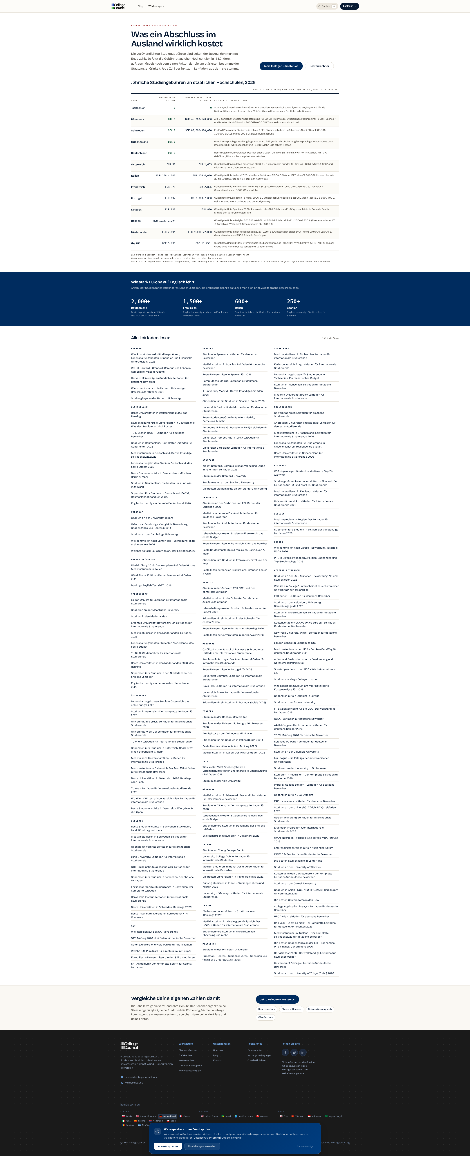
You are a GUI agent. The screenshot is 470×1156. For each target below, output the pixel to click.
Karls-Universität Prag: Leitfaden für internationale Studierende (305, 366)
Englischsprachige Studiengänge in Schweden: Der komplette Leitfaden (162, 888)
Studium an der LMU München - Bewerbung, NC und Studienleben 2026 (306, 578)
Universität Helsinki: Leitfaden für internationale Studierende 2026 (303, 503)
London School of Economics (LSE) (295, 642)
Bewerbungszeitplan (190, 1070)
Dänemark (137, 119)
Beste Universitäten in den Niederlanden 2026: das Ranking (162, 665)
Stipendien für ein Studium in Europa (296, 695)
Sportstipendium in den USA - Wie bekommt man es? (304, 671)
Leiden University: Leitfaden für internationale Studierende (159, 601)
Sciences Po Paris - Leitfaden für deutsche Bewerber (300, 743)
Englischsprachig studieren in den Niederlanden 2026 (160, 685)
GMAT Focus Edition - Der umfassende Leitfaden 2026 (161, 577)
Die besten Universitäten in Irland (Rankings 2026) (233, 876)
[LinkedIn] (303, 1052)
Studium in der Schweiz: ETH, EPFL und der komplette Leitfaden (229, 590)
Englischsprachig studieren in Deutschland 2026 (161, 503)
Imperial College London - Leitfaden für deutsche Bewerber (304, 786)
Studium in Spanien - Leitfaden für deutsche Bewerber (229, 356)
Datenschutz (254, 1050)
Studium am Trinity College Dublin (223, 850)
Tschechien (138, 108)
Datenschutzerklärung (207, 1137)
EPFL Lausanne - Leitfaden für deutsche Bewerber (304, 801)
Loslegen (348, 6)
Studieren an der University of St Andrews (300, 768)
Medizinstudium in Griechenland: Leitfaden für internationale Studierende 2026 (302, 434)
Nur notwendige (305, 1146)
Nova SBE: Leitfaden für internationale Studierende (234, 686)
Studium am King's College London (295, 679)
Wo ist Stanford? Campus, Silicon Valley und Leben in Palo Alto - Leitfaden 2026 (234, 467)
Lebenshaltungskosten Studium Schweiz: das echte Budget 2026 (234, 610)
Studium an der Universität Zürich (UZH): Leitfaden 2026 (305, 809)
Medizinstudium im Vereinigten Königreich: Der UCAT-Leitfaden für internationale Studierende (231, 923)
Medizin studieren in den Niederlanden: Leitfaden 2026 (161, 634)
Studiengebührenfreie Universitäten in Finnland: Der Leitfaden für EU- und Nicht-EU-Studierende (306, 483)
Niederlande (139, 232)
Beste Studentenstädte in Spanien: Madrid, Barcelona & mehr (229, 419)
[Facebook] (285, 1052)
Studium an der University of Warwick (297, 867)
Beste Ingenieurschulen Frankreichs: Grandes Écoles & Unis (235, 571)
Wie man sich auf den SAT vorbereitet (154, 931)
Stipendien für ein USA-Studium (293, 794)
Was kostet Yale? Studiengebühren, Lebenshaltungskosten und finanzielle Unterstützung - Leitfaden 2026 (235, 771)
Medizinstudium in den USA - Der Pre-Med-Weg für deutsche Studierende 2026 (305, 651)
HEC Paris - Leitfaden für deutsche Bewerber (301, 916)
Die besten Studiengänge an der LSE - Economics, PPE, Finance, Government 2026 (304, 944)
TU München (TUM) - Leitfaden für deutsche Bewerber (157, 434)
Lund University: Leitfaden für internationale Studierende (158, 858)
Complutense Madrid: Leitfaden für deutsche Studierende (230, 382)
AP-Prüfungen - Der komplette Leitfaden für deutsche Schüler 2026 (300, 727)
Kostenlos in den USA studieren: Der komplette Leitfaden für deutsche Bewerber (303, 875)
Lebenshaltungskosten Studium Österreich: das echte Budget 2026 (160, 703)
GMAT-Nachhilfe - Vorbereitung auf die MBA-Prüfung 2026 (306, 839)
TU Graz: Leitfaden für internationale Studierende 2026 (161, 790)
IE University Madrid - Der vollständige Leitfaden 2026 (233, 392)
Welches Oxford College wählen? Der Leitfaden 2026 (163, 550)
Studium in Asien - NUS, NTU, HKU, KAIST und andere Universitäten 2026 (306, 891)
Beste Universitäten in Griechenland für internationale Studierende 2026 (298, 455)
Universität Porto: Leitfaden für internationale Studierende (230, 694)
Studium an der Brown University (294, 702)
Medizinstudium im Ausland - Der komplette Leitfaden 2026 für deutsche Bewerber (301, 935)
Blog (140, 6)
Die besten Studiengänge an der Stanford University (235, 488)
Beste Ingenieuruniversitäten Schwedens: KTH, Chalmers (159, 915)
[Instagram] (294, 1052)
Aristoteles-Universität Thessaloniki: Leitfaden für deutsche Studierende (304, 424)
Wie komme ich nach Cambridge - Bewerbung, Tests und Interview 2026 (163, 542)
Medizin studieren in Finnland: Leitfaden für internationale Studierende (300, 493)
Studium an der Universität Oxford (152, 517)
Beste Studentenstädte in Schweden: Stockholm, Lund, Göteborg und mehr (161, 828)
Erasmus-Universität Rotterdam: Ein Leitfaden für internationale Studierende (161, 624)
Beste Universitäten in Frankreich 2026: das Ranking (235, 543)
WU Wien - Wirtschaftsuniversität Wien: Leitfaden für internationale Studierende (163, 800)
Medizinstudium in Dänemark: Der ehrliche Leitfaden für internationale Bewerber (235, 797)
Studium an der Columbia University (296, 751)
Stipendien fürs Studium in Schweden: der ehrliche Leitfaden (162, 879)
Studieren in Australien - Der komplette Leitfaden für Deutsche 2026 (306, 776)
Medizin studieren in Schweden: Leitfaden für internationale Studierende (159, 838)
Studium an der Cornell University (295, 883)
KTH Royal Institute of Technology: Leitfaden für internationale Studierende (160, 868)
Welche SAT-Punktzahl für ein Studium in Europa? (161, 951)
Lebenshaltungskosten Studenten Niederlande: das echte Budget (162, 645)
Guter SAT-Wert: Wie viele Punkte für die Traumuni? (162, 944)
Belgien (136, 220)
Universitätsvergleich (320, 1009)
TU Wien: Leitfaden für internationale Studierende (161, 741)
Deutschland (139, 153)
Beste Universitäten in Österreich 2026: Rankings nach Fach (161, 780)
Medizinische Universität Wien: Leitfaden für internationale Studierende (158, 760)
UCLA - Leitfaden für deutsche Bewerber (298, 718)
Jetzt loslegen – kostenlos (281, 66)
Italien (135, 175)
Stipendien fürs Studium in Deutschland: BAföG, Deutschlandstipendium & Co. (160, 495)
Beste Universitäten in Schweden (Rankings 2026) (161, 907)
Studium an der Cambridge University (154, 534)
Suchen (328, 6)
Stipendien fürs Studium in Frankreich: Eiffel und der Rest (235, 562)
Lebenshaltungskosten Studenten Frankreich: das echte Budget (233, 535)
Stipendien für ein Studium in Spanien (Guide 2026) (234, 401)
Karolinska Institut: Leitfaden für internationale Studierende (159, 899)
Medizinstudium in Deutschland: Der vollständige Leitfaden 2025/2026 (161, 455)
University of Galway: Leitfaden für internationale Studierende (233, 895)
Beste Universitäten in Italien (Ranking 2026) (230, 746)
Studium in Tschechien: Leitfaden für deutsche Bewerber (302, 386)
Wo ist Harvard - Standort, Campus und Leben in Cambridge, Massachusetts (161, 370)
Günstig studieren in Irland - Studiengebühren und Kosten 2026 (233, 885)
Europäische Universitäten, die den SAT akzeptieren (163, 957)
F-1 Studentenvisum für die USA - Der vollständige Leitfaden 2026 (304, 710)
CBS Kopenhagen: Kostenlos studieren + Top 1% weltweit (303, 473)
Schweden (137, 130)
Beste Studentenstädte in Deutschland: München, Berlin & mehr (161, 475)
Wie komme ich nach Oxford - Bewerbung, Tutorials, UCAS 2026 (306, 549)
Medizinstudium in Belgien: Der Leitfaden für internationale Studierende (301, 521)
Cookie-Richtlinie (256, 1060)
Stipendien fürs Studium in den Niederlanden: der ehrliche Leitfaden (161, 675)
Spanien (136, 209)
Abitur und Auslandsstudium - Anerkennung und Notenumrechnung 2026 (303, 661)
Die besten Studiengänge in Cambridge (298, 860)
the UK (135, 243)
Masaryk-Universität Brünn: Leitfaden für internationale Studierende (299, 396)
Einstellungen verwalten (202, 1146)
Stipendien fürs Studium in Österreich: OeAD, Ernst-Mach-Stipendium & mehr (162, 749)
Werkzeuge (155, 6)
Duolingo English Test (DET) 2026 (151, 585)
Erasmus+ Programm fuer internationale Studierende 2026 (299, 829)
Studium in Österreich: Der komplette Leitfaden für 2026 (162, 713)
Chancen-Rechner (292, 1009)
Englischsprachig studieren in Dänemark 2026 (231, 835)
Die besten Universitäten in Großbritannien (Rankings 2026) (229, 913)
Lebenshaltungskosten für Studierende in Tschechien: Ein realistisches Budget (299, 376)
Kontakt (217, 1060)
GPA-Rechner (265, 1017)
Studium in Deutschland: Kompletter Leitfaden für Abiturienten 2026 (161, 444)
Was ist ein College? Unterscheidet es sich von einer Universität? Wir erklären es (306, 588)
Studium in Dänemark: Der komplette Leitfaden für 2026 (234, 807)
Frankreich (138, 187)
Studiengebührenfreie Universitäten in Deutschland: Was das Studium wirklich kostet (163, 424)
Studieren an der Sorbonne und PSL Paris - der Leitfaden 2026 (231, 505)
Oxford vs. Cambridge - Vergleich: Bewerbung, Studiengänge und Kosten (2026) (159, 526)
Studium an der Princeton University (225, 949)
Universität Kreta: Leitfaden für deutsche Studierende (299, 414)
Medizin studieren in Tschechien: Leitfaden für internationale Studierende (302, 356)
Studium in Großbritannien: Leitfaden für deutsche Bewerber (305, 614)
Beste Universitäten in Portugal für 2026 (227, 669)
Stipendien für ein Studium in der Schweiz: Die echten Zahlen (231, 620)
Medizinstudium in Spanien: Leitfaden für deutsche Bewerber (234, 366)
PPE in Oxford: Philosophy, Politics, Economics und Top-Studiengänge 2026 (305, 559)
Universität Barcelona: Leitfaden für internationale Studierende (233, 449)
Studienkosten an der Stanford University (228, 482)
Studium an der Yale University (222, 780)
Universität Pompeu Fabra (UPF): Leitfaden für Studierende (231, 439)
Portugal (136, 198)
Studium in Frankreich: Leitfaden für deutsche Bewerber (231, 525)
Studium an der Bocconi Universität (225, 717)
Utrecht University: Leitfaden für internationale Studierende (302, 819)
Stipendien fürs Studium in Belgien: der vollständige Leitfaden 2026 (306, 531)
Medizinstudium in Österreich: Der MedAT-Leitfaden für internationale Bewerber (163, 770)
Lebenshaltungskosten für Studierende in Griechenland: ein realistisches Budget (299, 444)
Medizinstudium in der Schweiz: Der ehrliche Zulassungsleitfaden (230, 600)
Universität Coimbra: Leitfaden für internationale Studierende (232, 677)
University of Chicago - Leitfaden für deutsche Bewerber (302, 965)
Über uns (218, 1050)
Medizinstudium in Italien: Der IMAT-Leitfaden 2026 (234, 752)
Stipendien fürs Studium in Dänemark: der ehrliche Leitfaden (234, 827)
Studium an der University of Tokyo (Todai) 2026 (304, 973)
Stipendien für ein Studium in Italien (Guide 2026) (233, 740)
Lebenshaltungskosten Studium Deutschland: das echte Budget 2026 (161, 465)
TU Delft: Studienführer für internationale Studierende (156, 655)
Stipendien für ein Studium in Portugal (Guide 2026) (234, 702)
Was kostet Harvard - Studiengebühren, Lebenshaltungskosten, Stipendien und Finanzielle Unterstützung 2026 (161, 358)
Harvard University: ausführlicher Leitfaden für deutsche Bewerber (160, 380)
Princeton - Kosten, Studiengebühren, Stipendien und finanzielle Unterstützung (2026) (235, 957)
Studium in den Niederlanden (149, 616)
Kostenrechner (319, 66)
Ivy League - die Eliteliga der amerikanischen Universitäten (301, 760)
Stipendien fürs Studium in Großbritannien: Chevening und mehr (229, 933)
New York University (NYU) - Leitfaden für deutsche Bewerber (305, 634)
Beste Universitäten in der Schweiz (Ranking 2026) (234, 628)
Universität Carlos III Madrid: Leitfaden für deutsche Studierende (235, 409)
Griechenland (139, 142)
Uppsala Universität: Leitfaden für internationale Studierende (160, 848)
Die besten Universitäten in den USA (296, 900)
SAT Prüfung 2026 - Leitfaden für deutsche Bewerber (163, 938)
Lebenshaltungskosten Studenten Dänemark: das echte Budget (233, 817)
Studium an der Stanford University (224, 476)
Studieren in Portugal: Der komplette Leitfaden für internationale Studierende (233, 661)
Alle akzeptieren (168, 1146)
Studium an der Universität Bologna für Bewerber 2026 (233, 725)
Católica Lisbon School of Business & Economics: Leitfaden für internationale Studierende (233, 651)
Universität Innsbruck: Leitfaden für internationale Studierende (161, 723)
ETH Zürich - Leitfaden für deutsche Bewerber (302, 596)
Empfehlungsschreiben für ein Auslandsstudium (303, 847)
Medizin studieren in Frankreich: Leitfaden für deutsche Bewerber (230, 515)
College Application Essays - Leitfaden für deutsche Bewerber (306, 908)
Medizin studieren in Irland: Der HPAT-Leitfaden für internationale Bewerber (234, 868)
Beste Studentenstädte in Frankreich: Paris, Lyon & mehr (234, 551)
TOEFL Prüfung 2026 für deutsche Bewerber (301, 735)
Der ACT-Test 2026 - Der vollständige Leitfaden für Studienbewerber (305, 955)
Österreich (138, 164)
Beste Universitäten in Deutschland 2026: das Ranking (159, 414)
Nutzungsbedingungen (259, 1055)
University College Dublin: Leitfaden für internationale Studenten (227, 858)
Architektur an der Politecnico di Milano (227, 733)
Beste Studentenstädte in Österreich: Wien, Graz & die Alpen (162, 810)
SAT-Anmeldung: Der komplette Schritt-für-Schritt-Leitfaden (161, 965)
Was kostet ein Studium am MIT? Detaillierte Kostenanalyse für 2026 (301, 687)
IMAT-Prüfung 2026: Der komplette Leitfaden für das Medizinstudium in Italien (163, 567)
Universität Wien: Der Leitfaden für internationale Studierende (161, 733)
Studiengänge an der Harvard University (156, 398)
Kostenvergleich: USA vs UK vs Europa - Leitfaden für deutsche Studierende (304, 624)
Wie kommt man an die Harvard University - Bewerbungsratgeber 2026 (158, 390)
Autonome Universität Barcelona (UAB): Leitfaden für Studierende (235, 429)
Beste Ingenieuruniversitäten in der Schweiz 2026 (233, 635)
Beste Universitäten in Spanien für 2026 (227, 374)
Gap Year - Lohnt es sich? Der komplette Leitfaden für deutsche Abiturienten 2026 (305, 924)
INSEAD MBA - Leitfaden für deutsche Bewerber (303, 854)
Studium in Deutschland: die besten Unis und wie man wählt (161, 485)
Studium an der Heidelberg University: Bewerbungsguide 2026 (297, 604)
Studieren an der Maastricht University (155, 610)
